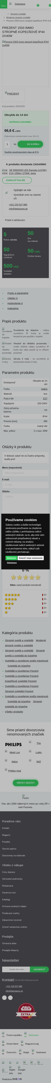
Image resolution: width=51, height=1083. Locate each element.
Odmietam (12, 563)
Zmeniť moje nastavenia (30, 558)
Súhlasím (11, 558)
